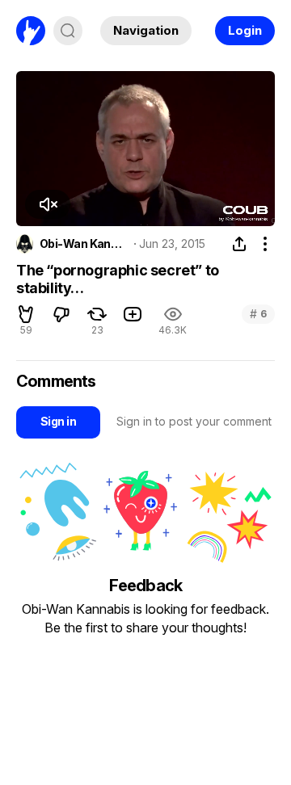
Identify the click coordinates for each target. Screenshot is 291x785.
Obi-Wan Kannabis (84, 244)
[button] (47, 204)
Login (245, 30)
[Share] (239, 244)
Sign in (58, 421)
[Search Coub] (67, 30)
